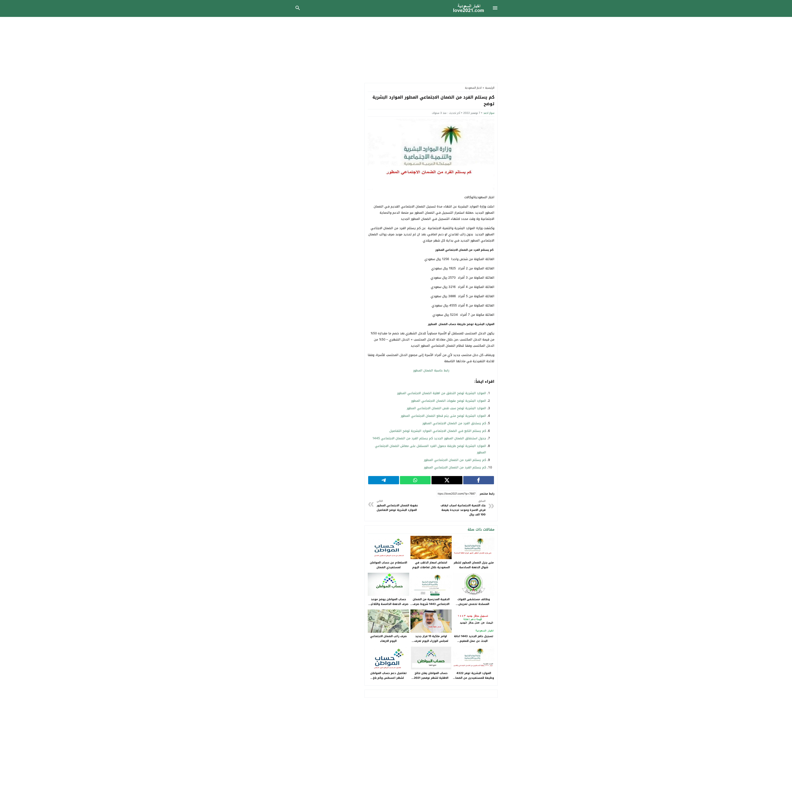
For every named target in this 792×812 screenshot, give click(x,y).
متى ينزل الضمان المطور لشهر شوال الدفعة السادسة (474, 565)
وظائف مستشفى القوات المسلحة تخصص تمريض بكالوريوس (473, 604)
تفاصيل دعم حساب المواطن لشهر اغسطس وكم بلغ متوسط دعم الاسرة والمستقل (388, 678)
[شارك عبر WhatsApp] (415, 480)
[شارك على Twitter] (447, 480)
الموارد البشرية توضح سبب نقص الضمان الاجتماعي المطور (446, 408)
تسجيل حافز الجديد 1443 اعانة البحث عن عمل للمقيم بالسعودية (473, 641)
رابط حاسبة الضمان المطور (431, 370)
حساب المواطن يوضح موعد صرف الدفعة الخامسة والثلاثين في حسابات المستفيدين (388, 604)
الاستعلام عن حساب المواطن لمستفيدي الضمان (388, 565)
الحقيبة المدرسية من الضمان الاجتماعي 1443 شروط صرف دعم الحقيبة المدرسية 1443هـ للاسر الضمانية (431, 606)
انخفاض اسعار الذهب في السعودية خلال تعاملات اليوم (431, 565)
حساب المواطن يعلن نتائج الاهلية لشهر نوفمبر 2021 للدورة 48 (431, 678)
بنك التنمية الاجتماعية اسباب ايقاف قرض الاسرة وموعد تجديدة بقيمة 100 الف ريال (463, 508)
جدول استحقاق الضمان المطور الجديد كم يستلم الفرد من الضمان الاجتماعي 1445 (429, 438)
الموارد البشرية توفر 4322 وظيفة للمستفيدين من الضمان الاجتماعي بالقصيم (473, 678)
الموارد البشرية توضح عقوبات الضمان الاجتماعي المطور (448, 401)
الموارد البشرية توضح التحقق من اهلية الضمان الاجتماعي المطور (441, 393)
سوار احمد (488, 112)
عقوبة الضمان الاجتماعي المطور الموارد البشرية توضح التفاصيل (397, 505)
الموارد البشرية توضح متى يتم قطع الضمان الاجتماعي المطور (443, 416)
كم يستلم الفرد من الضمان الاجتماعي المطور (455, 460)
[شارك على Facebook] (478, 480)
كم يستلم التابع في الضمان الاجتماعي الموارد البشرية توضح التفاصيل (437, 431)
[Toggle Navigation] (496, 8)
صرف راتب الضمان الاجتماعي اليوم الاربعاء (388, 638)
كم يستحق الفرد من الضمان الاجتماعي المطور (454, 423)
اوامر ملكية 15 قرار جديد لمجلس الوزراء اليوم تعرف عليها (431, 641)
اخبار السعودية (473, 87)
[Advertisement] (396, 48)
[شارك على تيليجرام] (383, 480)
